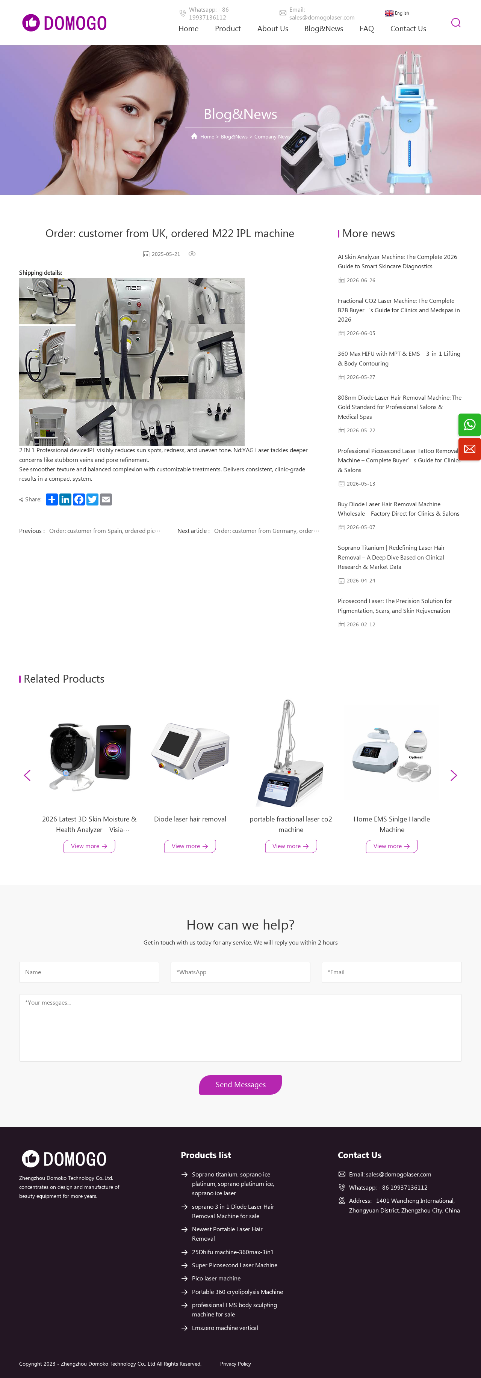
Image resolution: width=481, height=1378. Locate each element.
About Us (272, 29)
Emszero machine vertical (225, 1328)
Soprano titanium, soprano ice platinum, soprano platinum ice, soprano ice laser (233, 1184)
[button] (27, 775)
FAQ (367, 29)
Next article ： (248, 531)
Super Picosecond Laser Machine (234, 1266)
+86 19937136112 (403, 1188)
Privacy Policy (235, 1364)
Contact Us (408, 29)
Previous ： (90, 531)
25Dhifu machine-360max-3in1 (233, 1252)
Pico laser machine (216, 1279)
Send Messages (241, 1085)
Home (188, 29)
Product (228, 29)
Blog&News (323, 29)
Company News (272, 137)
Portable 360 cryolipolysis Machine (237, 1292)
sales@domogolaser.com (398, 1175)
